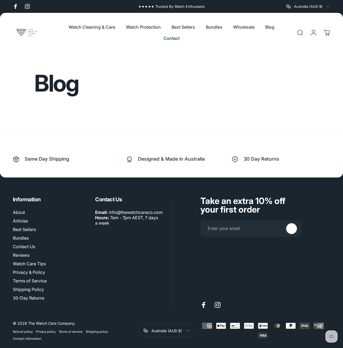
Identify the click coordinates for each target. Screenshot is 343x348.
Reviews (21, 255)
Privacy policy (45, 332)
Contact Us (24, 246)
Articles (20, 221)
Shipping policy (97, 332)
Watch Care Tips (29, 263)
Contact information (27, 339)
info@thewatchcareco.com (136, 212)
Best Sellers (24, 229)
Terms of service (71, 332)
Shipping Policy (28, 289)
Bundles (21, 238)
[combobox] (308, 6)
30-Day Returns (28, 298)
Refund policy (23, 332)
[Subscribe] (291, 228)
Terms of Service (30, 280)
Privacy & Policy (29, 272)
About (19, 212)
